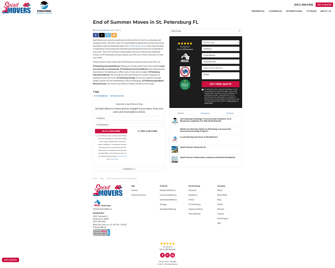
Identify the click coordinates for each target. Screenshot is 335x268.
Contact (134, 190)
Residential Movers (168, 190)
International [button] (294, 11)
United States (117, 96)
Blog (219, 200)
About (219, 190)
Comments (128, 169)
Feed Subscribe (148, 131)
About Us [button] (325, 11)
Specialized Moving (168, 209)
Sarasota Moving (102, 30)
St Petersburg (101, 96)
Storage (163, 204)
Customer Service (138, 195)
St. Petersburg (194, 204)
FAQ (219, 223)
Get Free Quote (221, 84)
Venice (191, 200)
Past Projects (222, 218)
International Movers (168, 200)
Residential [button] (258, 11)
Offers (220, 204)
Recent (181, 113)
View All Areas (194, 214)
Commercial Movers (168, 195)
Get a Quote (324, 5)
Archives (230, 113)
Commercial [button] (275, 11)
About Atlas (222, 195)
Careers (220, 214)
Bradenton (193, 195)
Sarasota (192, 190)
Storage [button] (311, 11)
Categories (205, 113)
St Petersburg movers (138, 46)
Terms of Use (122, 156)
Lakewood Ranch (196, 209)
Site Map (173, 262)
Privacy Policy (114, 159)
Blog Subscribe (111, 131)
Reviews (220, 209)
